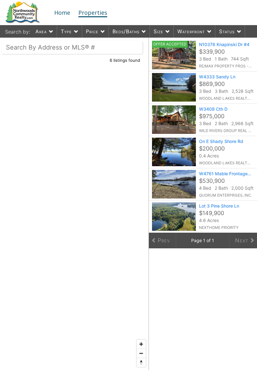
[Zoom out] (141, 353)
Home (62, 12)
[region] (74, 204)
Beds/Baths (126, 31)
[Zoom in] (141, 344)
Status (227, 31)
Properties (92, 12)
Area (41, 31)
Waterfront (191, 31)
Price (92, 31)
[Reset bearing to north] (141, 362)
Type (66, 31)
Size (158, 31)
